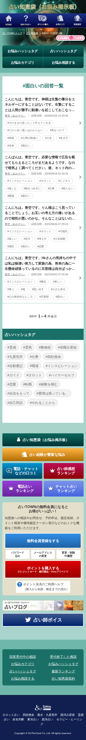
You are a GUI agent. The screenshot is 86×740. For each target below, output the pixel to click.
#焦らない (67, 188)
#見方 (27, 238)
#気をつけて (57, 130)
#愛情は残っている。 (53, 393)
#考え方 (42, 238)
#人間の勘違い (29, 137)
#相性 (10, 246)
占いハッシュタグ (63, 51)
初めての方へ (25, 20)
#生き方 (63, 137)
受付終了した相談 (63, 657)
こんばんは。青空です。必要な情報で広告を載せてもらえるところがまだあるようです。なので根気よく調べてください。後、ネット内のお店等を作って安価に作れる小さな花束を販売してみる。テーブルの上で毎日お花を (40, 162)
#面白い (25, 145)
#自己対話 (15, 403)
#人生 (48, 137)
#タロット (45, 180)
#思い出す (38, 289)
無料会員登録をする (43, 541)
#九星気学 (15, 357)
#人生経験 (59, 238)
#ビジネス (64, 180)
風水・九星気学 (47, 715)
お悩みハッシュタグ (23, 51)
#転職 (27, 384)
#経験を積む (48, 384)
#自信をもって (18, 393)
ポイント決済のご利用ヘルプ (46, 586)
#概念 (42, 281)
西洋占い (47, 719)
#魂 (23, 289)
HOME (8, 20)
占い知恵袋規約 (63, 678)
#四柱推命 (53, 357)
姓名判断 (18, 719)
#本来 (10, 145)
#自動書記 (15, 366)
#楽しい (12, 238)
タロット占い (11, 715)
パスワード (17, 554)
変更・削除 (68, 554)
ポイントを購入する (43, 569)
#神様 (10, 137)
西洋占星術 (67, 715)
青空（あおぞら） (15, 115)
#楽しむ (12, 188)
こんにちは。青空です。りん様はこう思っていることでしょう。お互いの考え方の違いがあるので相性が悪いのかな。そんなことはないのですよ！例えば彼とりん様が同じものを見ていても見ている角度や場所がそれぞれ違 (40, 213)
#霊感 (11, 347)
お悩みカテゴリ (22, 62)
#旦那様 (44, 296)
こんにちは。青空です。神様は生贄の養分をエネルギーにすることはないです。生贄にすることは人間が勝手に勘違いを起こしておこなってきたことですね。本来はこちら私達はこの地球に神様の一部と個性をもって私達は (40, 105)
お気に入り (60, 20)
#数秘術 (45, 347)
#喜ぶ (10, 289)
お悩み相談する (63, 62)
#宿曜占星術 (67, 347)
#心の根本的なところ (19, 296)
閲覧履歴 (77, 20)
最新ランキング (63, 671)
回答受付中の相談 (22, 657)
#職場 (10, 195)
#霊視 (27, 347)
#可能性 (63, 231)
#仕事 (51, 188)
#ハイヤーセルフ (61, 375)
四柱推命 (28, 715)
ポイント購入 (43, 20)
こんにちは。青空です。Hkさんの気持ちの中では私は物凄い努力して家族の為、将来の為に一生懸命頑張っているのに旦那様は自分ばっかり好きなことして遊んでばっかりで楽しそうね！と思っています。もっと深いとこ (40, 263)
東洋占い (33, 719)
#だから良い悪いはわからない (25, 130)
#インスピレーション (19, 180)
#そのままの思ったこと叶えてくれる (29, 122)
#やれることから (42, 403)
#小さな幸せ (58, 289)
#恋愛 (40, 246)
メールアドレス (43, 554)
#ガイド (13, 375)
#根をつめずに (32, 188)
